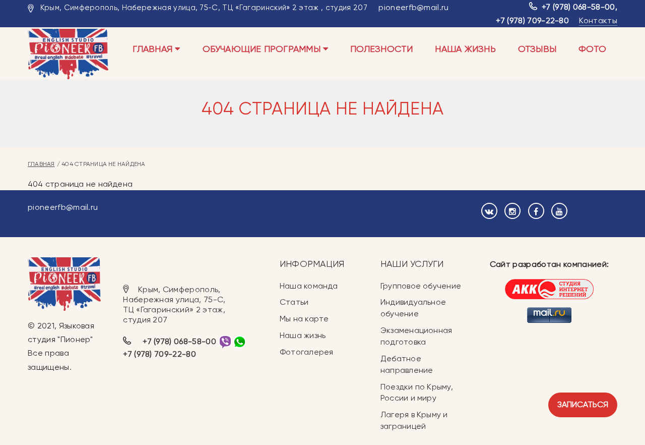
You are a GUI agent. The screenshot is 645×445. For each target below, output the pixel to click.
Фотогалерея (306, 352)
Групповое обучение (420, 286)
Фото (592, 48)
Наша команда (309, 286)
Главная (154, 48)
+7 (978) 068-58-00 (578, 7)
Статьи (294, 302)
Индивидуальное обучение (413, 307)
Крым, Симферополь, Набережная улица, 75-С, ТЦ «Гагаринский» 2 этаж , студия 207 (203, 7)
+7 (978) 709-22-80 (532, 20)
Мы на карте (304, 318)
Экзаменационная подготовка (416, 336)
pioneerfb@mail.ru (413, 7)
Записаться (582, 404)
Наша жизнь (465, 48)
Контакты (598, 20)
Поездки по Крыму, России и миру (416, 392)
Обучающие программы (263, 48)
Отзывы (537, 48)
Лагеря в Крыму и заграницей (414, 420)
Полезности (381, 48)
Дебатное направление (406, 364)
